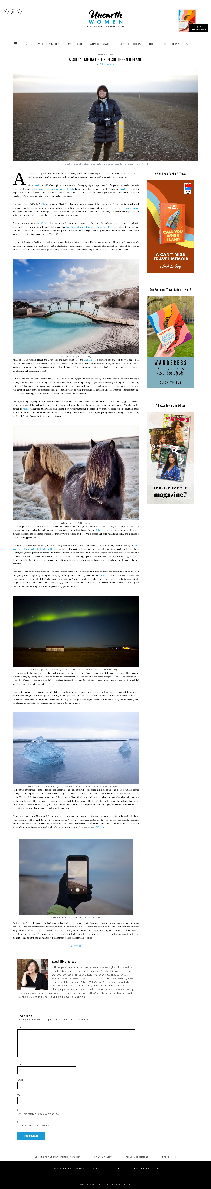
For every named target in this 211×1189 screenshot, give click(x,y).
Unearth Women (105, 19)
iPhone (44, 223)
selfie (43, 204)
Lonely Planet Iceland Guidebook (124, 208)
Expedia (122, 189)
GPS (103, 575)
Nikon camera (102, 530)
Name (21, 1064)
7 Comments (76, 945)
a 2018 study (98, 827)
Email (21, 1079)
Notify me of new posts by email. (33, 1125)
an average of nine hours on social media (55, 189)
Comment (23, 1027)
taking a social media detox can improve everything (89, 227)
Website (21, 1095)
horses (25, 409)
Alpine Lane (125, 1184)
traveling (38, 185)
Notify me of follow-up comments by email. (38, 1113)
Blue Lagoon (90, 360)
